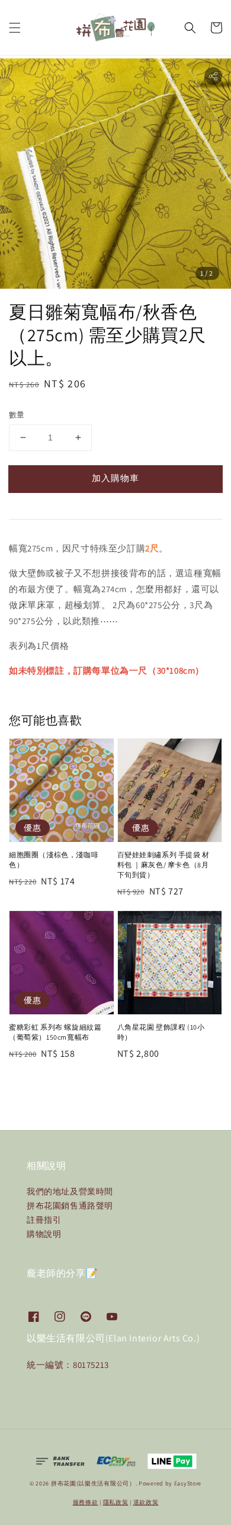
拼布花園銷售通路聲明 (70, 1205)
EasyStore (187, 1483)
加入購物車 (115, 478)
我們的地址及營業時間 (70, 1191)
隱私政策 (116, 1502)
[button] (15, 28)
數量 (17, 415)
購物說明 (44, 1234)
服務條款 (85, 1502)
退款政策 (146, 1502)
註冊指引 (44, 1219)
